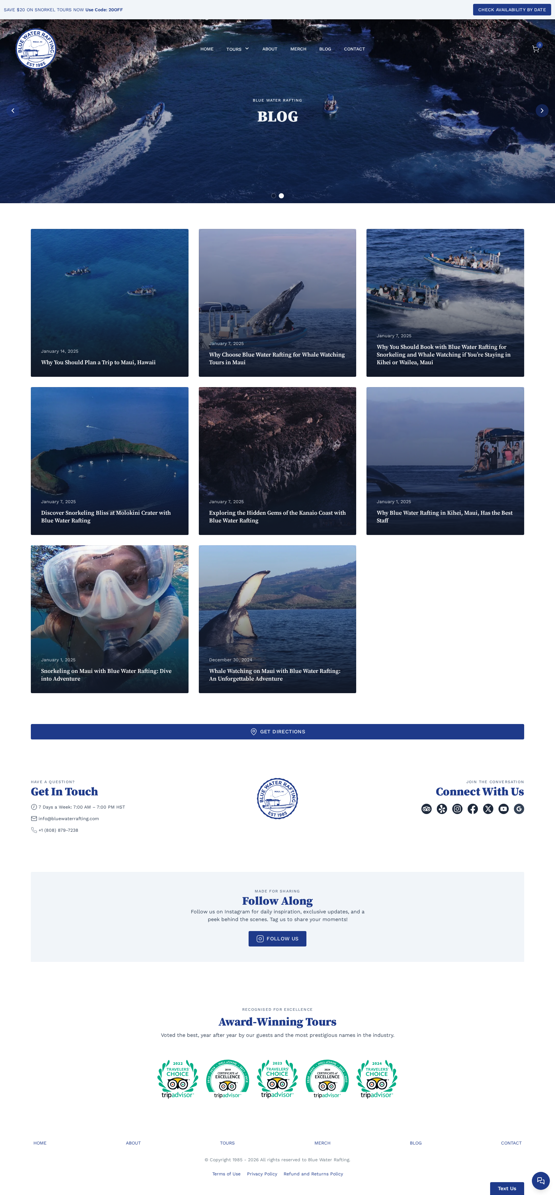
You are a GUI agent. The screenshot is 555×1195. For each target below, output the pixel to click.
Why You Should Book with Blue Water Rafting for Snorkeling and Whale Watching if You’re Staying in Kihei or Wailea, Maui (444, 354)
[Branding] (36, 48)
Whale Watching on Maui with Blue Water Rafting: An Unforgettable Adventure (274, 675)
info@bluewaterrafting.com (69, 818)
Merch (298, 48)
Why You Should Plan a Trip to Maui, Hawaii (98, 362)
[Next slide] (542, 110)
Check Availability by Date (512, 9)
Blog (325, 48)
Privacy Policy (262, 1173)
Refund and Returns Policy (313, 1173)
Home (207, 48)
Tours (234, 49)
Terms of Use (226, 1173)
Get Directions (282, 732)
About (270, 48)
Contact (354, 48)
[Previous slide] (12, 110)
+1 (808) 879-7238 (58, 830)
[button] (273, 195)
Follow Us (283, 939)
